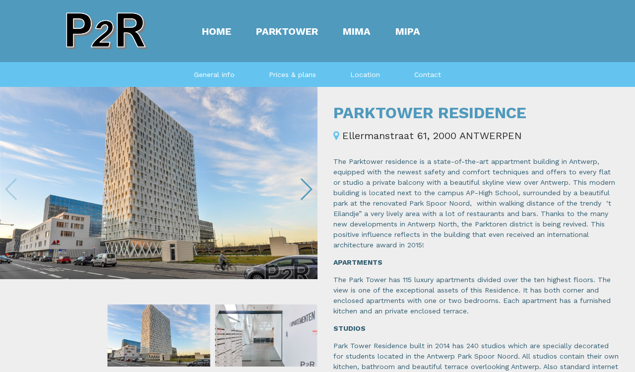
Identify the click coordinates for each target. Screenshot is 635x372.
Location (365, 74)
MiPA (407, 31)
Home (216, 31)
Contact (427, 74)
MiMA (357, 31)
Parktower (287, 31)
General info (214, 74)
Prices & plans (292, 74)
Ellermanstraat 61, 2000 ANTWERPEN (430, 136)
